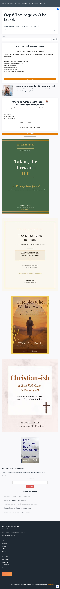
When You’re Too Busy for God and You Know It (16, 500)
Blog (19, 3)
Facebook (4, 544)
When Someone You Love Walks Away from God (17, 496)
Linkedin (4, 551)
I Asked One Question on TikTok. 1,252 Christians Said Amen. (20, 504)
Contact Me (5, 562)
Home (4, 3)
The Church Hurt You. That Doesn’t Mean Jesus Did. (17, 508)
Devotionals (35, 3)
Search (3, 36)
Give (3, 567)
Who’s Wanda (5, 559)
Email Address (30, 479)
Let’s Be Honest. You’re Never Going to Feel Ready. (17, 512)
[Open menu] (56, 3)
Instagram (4, 546)
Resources (24, 3)
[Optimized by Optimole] (57, 586)
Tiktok (3, 548)
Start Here (10, 3)
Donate (7, 574)
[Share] (58, 9)
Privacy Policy (5, 564)
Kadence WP (50, 584)
